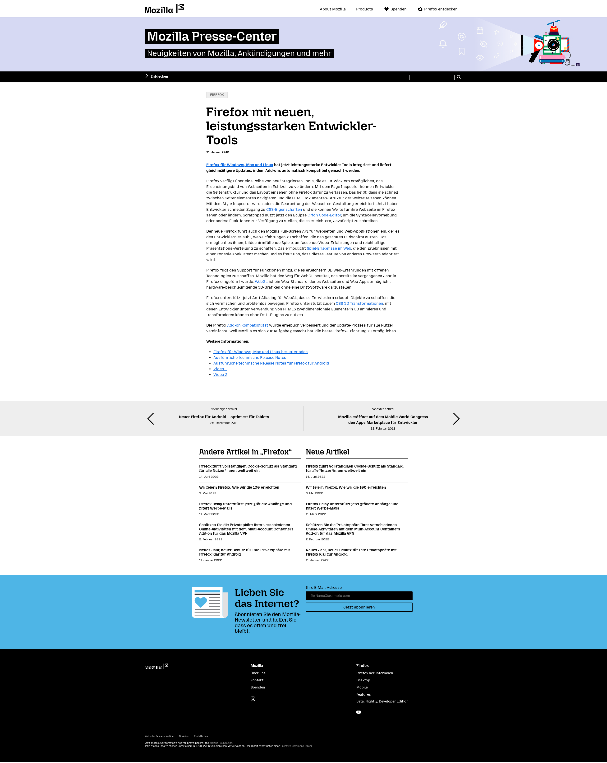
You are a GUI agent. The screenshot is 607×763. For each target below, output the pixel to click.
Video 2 (220, 374)
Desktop (363, 680)
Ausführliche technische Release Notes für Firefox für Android (271, 363)
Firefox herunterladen (374, 673)
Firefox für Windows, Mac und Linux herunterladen (260, 352)
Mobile (362, 687)
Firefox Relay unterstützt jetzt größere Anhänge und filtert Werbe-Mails (245, 506)
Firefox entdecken (441, 9)
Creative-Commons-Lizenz (296, 746)
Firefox (217, 95)
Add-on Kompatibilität (247, 325)
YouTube (358, 712)
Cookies (184, 736)
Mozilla (164, 8)
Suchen (458, 76)
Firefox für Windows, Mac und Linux (239, 165)
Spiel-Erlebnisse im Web (329, 248)
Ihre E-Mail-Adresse (324, 587)
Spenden (399, 9)
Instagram (253, 699)
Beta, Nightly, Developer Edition (382, 701)
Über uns (258, 673)
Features (363, 695)
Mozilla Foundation (221, 742)
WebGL (261, 281)
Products (364, 9)
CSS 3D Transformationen (359, 303)
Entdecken (159, 77)
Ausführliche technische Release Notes (249, 357)
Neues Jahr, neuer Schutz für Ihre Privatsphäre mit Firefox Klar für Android (244, 552)
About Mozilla (333, 9)
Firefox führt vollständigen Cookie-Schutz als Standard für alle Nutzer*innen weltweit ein (248, 468)
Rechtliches (201, 736)
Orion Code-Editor (324, 215)
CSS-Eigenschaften (284, 209)
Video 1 (220, 369)
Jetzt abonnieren (359, 607)
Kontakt (257, 680)
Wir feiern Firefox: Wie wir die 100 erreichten (239, 487)
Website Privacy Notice (159, 736)
